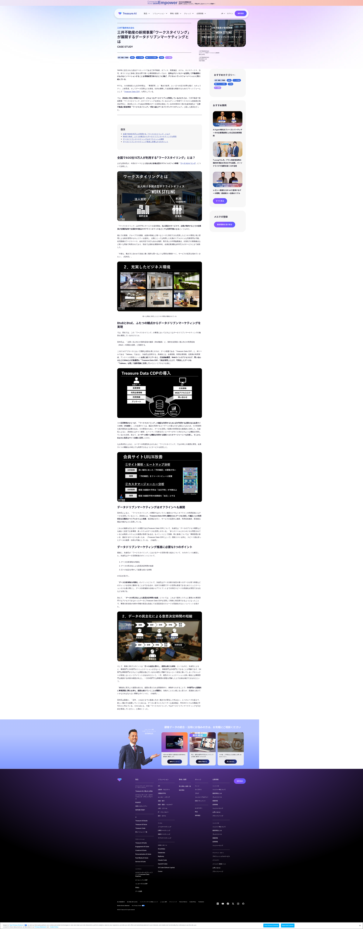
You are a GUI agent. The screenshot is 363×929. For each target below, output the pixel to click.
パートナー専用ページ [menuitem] (219, 864)
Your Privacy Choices (16, 925)
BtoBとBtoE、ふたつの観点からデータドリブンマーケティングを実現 (149, 136)
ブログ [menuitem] (197, 793)
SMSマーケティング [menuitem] (164, 834)
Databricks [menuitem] (161, 852)
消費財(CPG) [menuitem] (162, 793)
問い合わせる (230, 761)
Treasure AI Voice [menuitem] (141, 824)
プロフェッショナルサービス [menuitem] (221, 856)
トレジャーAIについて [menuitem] (219, 789)
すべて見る (220, 201)
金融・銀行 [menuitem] (161, 801)
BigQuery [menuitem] (161, 856)
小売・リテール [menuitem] (162, 808)
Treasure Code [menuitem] (140, 828)
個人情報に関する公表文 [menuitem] (132, 901)
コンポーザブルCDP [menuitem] (141, 883)
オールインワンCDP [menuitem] (141, 880)
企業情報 (200, 13)
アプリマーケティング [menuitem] (164, 838)
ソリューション (159, 13)
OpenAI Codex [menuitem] (162, 864)
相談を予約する (202, 761)
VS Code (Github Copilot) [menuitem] (166, 867)
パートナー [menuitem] (216, 860)
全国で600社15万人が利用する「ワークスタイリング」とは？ (146, 134)
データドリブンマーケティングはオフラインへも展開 (143, 139)
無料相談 (241, 13)
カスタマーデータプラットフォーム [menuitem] (144, 874)
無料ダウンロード (175, 761)
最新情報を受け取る (224, 225)
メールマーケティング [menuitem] (164, 827)
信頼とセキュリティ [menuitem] (141, 806)
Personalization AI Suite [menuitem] (143, 854)
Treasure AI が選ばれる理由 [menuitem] (144, 791)
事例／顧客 (174, 13)
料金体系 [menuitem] (138, 802)
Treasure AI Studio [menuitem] (141, 820)
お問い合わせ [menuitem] (216, 812)
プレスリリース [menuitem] (217, 797)
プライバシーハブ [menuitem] (218, 816)
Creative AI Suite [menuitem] (140, 850)
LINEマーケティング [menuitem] (164, 830)
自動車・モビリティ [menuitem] (164, 789)
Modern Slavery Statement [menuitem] (123, 905)
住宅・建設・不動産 (123, 57)
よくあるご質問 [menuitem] (163, 901)
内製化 (132, 57)
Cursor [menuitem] (160, 871)
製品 (146, 13)
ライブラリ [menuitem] (198, 789)
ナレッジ (187, 13)
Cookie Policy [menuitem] (192, 901)
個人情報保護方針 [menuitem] (121, 901)
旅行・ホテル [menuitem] (162, 816)
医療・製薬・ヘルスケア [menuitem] (165, 804)
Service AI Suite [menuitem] (140, 861)
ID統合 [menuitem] (137, 887)
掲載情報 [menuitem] (215, 801)
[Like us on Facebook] (227, 903)
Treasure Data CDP (132, 92)
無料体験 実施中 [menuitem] (140, 810)
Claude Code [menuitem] (162, 860)
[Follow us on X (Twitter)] (233, 903)
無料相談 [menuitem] (197, 815)
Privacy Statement (40, 927)
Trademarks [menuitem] (201, 901)
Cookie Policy (54, 927)
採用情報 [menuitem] (215, 804)
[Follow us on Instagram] (238, 903)
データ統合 (169, 57)
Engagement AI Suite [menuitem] (142, 846)
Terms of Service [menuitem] (183, 901)
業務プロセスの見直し (151, 57)
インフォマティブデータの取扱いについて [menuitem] (149, 901)
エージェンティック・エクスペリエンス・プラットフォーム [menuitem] (144, 796)
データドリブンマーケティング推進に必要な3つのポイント (145, 142)
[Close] (360, 925)
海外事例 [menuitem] (181, 790)
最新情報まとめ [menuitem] (217, 793)
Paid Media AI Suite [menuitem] (141, 858)
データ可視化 (140, 57)
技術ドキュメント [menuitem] (200, 801)
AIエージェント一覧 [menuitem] (141, 832)
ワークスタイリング (188, 163)
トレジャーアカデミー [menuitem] (201, 797)
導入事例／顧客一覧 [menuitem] (185, 786)
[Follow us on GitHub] (243, 903)
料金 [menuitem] (196, 811)
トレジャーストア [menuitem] (218, 808)
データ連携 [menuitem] (138, 891)
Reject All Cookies (287, 925)
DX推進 (161, 57)
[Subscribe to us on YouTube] (222, 903)
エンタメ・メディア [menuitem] (164, 797)
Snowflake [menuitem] (161, 849)
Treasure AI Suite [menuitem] (141, 843)
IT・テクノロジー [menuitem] (163, 812)
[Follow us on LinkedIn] (217, 903)
